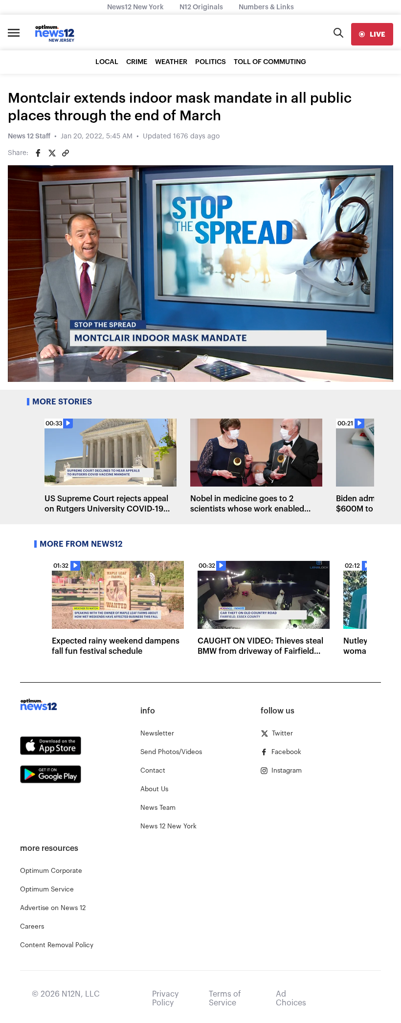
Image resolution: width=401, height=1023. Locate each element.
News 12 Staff (29, 136)
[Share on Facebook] (38, 153)
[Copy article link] (65, 153)
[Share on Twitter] (52, 153)
